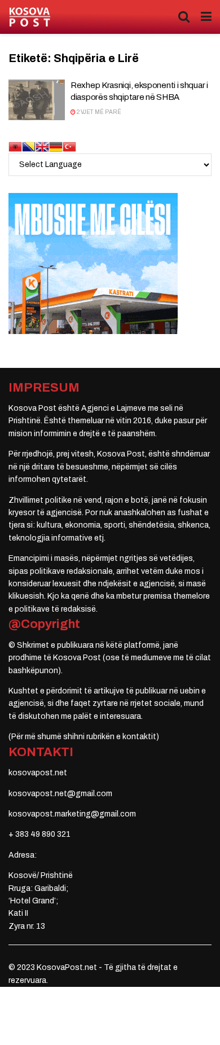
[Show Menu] (206, 17)
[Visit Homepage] (29, 17)
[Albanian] (15, 146)
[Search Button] (184, 17)
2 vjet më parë (98, 112)
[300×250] (93, 262)
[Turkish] (69, 146)
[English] (42, 146)
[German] (56, 146)
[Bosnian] (29, 146)
